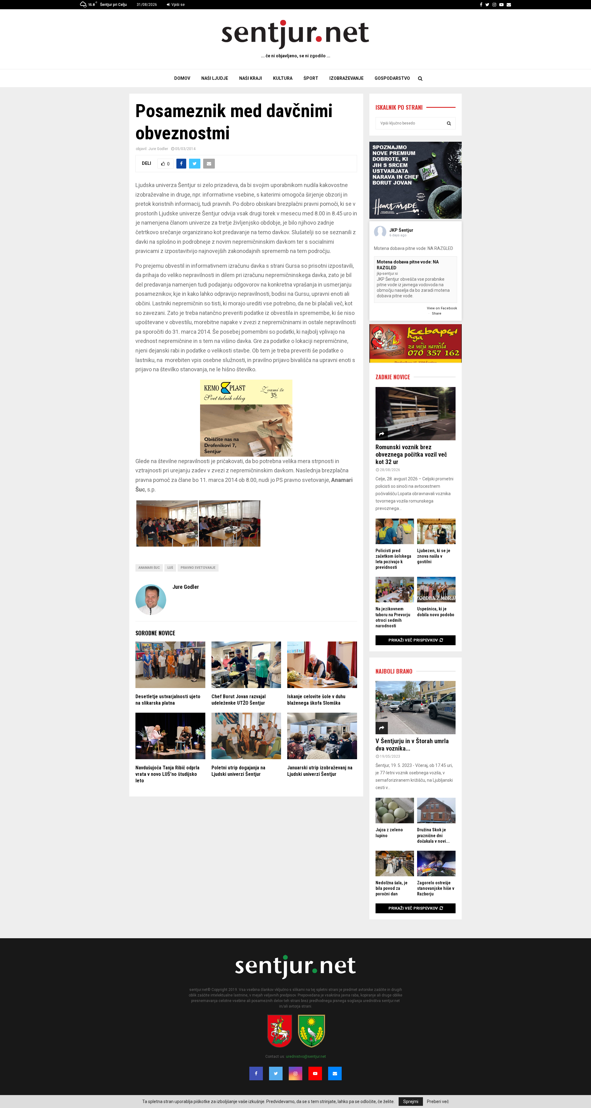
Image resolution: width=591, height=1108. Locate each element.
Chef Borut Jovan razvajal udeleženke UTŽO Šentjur (238, 700)
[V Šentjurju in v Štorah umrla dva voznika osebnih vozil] (416, 707)
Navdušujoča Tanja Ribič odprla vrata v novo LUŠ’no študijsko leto (167, 774)
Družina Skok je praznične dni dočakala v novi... (433, 835)
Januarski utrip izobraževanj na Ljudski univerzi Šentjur (319, 771)
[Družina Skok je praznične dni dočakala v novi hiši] (436, 810)
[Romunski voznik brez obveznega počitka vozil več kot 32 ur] (416, 413)
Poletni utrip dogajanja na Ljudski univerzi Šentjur (238, 771)
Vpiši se (178, 4)
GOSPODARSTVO (392, 78)
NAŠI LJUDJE (214, 78)
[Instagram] (295, 1073)
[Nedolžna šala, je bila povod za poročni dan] (395, 863)
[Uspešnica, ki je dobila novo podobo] (436, 589)
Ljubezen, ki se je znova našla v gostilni (433, 556)
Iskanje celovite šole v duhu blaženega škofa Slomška (316, 700)
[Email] (335, 1073)
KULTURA (282, 78)
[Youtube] (315, 1073)
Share (436, 314)
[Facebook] (256, 1073)
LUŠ (170, 567)
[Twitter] (276, 1073)
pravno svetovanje (198, 567)
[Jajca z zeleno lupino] (395, 810)
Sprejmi (410, 1101)
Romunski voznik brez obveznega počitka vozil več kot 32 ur (411, 454)
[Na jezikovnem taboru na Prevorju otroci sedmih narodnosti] (395, 589)
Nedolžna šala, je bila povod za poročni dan (392, 888)
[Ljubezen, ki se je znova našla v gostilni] (436, 531)
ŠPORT (311, 78)
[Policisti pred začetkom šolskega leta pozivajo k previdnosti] (395, 531)
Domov (182, 78)
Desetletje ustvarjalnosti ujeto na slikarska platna (167, 700)
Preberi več (438, 1101)
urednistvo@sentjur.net (306, 1056)
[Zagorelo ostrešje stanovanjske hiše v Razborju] (436, 863)
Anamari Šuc (149, 567)
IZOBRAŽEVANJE (346, 78)
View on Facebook (442, 308)
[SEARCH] (449, 123)
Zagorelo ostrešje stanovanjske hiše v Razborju (435, 888)
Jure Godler (158, 149)
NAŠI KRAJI (250, 78)
